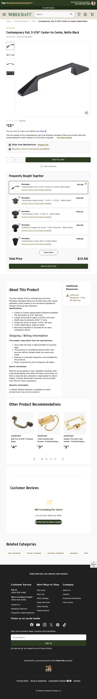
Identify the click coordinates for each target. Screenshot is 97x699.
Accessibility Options (57, 681)
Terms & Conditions (38, 681)
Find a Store (68, 602)
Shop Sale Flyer (43, 602)
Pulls (34, 21)
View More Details (64, 138)
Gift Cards (41, 590)
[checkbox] (48, 187)
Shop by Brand (43, 610)
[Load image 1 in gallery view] (10, 46)
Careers (66, 594)
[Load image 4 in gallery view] (10, 73)
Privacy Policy (45, 648)
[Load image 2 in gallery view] (10, 55)
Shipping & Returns (19, 609)
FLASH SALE (48, 8)
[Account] (85, 14)
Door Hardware (14, 553)
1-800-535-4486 (18, 600)
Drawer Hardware (34, 553)
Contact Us (15, 605)
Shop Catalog (42, 606)
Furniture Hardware (55, 553)
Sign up (48, 643)
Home (8, 21)
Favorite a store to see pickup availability (31, 149)
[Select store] (79, 14)
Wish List (40, 594)
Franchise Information (72, 598)
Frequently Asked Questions (22, 613)
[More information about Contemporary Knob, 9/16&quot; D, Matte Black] (19, 238)
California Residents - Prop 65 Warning (77, 298)
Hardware (74, 553)
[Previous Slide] (34, 459)
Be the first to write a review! (48, 522)
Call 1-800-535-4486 (82, 4)
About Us (66, 590)
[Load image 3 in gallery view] (10, 64)
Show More (48, 252)
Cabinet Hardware (21, 21)
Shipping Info (43, 145)
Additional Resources (72, 287)
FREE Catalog (42, 598)
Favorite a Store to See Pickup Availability (36, 190)
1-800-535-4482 (18, 592)
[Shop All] (4, 14)
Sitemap (76, 681)
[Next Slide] (62, 459)
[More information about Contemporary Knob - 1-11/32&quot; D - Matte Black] (19, 211)
